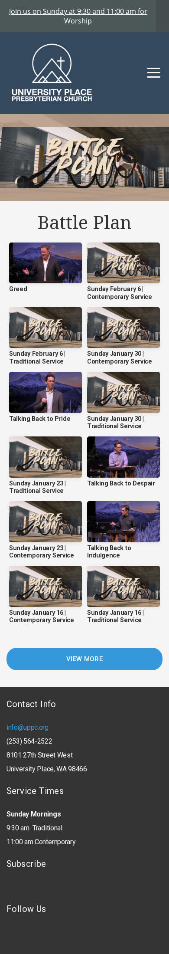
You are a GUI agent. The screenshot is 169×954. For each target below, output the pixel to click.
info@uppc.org (27, 727)
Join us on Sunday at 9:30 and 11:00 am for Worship (78, 16)
